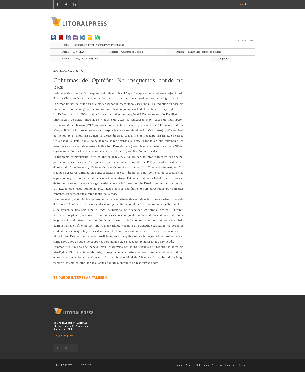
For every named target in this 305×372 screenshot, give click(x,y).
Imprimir (241, 39)
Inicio (180, 365)
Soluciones (202, 365)
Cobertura (230, 365)
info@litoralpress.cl (64, 335)
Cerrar (251, 39)
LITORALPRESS (84, 23)
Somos (189, 365)
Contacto (244, 365)
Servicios (217, 365)
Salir (244, 4)
